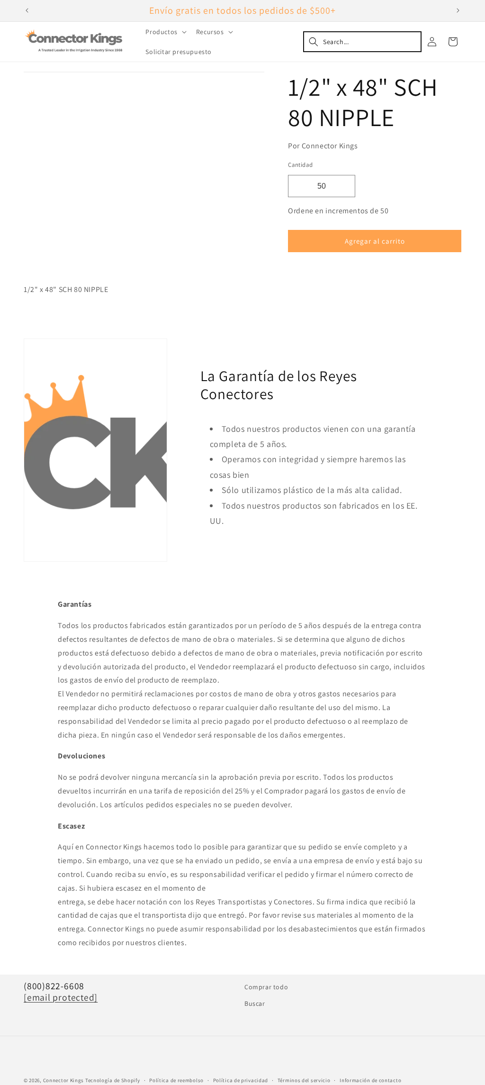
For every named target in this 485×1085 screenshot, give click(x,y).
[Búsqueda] (362, 41)
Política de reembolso (176, 1080)
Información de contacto (370, 1080)
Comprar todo (266, 987)
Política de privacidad (240, 1080)
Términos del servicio (304, 1080)
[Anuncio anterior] (27, 10)
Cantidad (300, 165)
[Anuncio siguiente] (458, 10)
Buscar (254, 1003)
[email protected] (61, 997)
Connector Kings (63, 1080)
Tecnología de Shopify (112, 1080)
